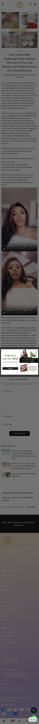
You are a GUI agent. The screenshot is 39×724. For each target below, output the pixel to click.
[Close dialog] (37, 350)
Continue (10, 368)
